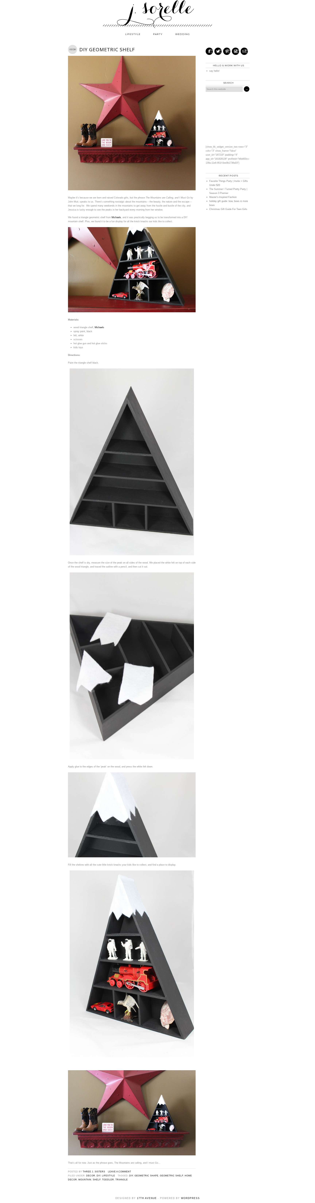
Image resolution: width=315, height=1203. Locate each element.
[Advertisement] (227, 118)
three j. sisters (94, 1171)
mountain (84, 1179)
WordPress (190, 1198)
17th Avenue (147, 1198)
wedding (182, 34)
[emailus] (244, 51)
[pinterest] (226, 51)
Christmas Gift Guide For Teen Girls (228, 209)
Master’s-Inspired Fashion (223, 197)
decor (90, 1175)
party (158, 34)
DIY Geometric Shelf (107, 49)
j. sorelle (157, 14)
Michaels (116, 217)
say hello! (214, 70)
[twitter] (218, 51)
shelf (97, 1179)
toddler (108, 1179)
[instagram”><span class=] (235, 51)
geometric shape (146, 1175)
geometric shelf (171, 1175)
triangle (121, 1179)
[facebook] (209, 51)
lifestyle (133, 34)
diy (98, 1175)
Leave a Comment (119, 1171)
